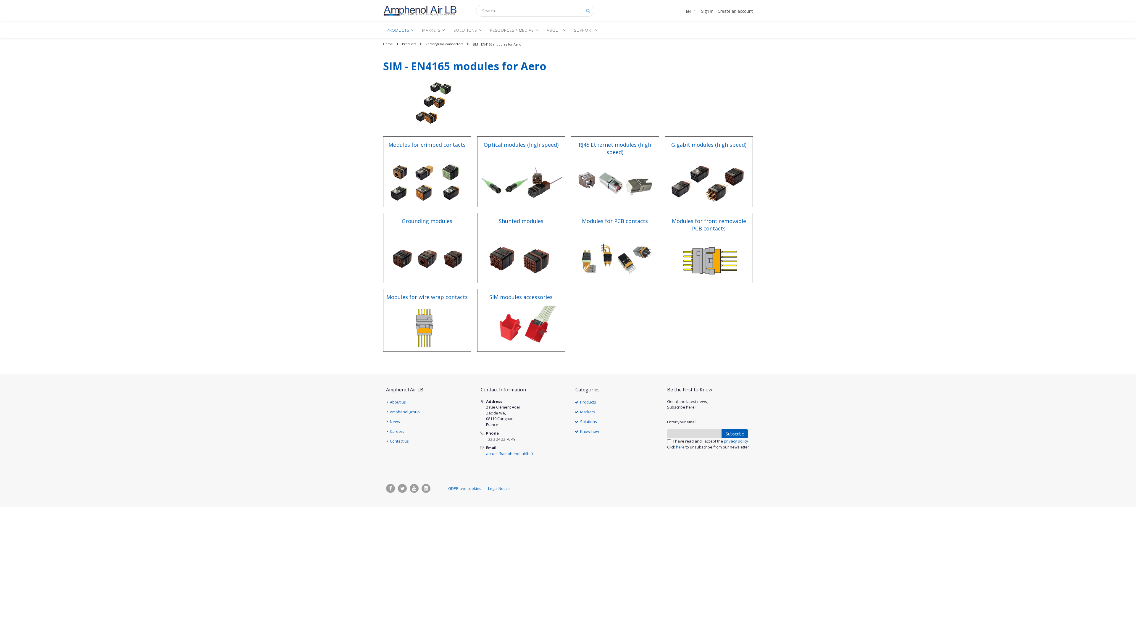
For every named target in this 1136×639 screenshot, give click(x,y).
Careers (397, 431)
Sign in (707, 11)
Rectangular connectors (444, 44)
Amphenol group (405, 411)
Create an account (735, 11)
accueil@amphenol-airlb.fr (509, 453)
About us (398, 402)
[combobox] (535, 11)
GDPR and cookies (464, 488)
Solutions (588, 421)
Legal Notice (499, 488)
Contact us (399, 441)
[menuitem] (400, 30)
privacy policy (736, 441)
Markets (587, 411)
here (680, 447)
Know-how (589, 431)
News (395, 421)
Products (409, 44)
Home (388, 44)
